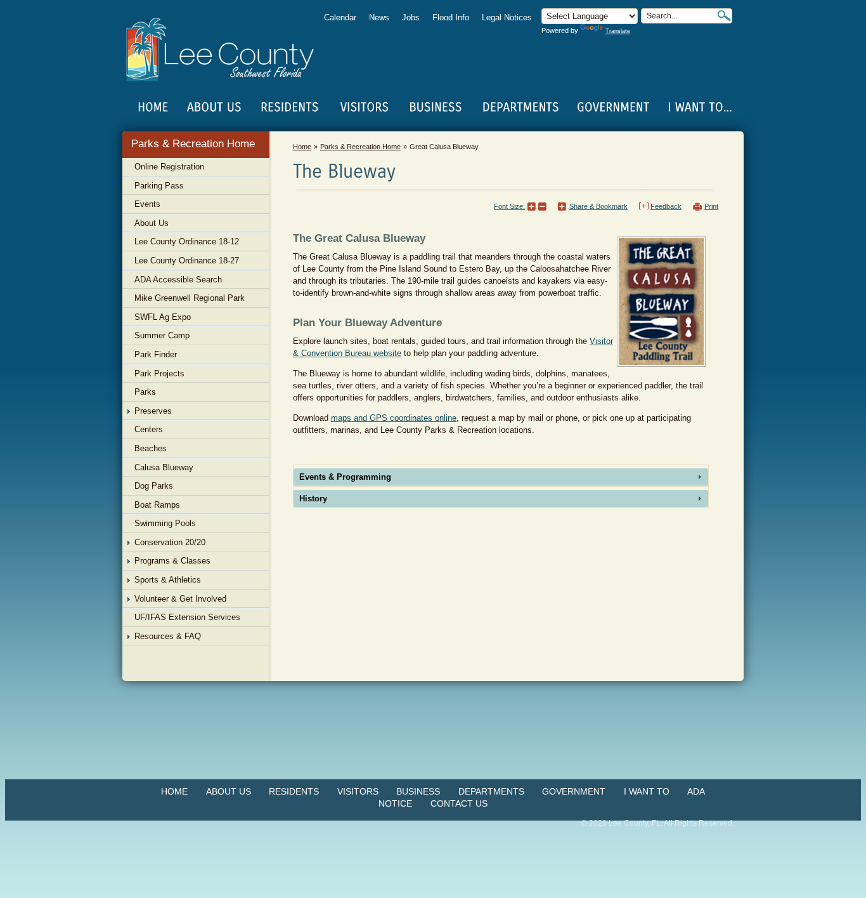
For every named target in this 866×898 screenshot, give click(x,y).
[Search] (724, 15)
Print (711, 206)
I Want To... (699, 107)
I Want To (646, 791)
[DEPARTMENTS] (520, 107)
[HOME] (153, 107)
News (379, 17)
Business (418, 791)
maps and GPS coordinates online (393, 418)
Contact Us (459, 803)
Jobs (411, 17)
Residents (294, 791)
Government (573, 791)
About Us (228, 791)
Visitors (357, 791)
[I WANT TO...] (699, 107)
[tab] (501, 476)
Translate (617, 31)
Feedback (666, 206)
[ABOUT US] (213, 107)
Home (153, 107)
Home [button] (228, 49)
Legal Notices (507, 17)
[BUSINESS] (436, 107)
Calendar (340, 17)
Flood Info (450, 17)
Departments (491, 791)
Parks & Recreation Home (193, 144)
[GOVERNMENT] (613, 107)
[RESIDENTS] (289, 107)
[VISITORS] (364, 107)
